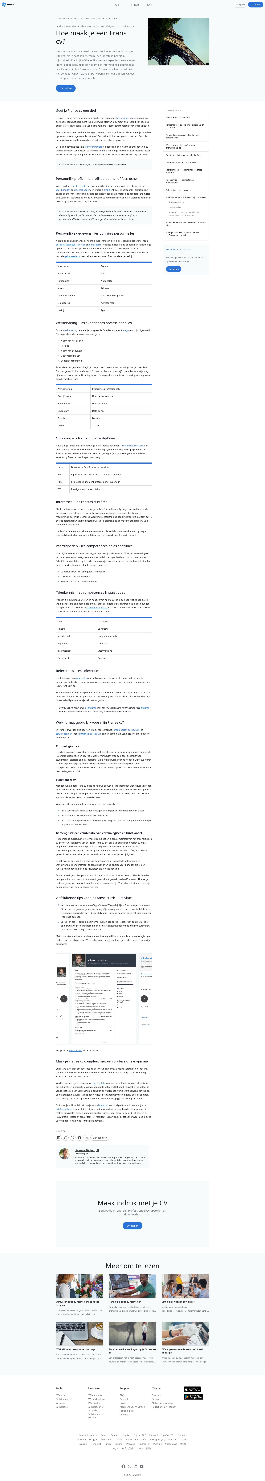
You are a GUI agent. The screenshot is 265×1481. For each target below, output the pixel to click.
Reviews (156, 1399)
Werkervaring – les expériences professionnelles (180, 146)
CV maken (61, 1395)
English (126, 1435)
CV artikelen (62, 19)
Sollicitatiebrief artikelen (96, 1416)
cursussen (139, 445)
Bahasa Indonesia (88, 1435)
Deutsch (115, 1435)
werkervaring (70, 330)
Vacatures (61, 1403)
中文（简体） (129, 1448)
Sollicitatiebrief (63, 1399)
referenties (82, 678)
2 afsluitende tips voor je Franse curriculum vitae (186, 223)
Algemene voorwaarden (132, 1406)
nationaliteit (69, 244)
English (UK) (139, 1435)
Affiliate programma (162, 1403)
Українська (171, 1443)
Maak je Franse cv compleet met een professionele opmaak (182, 234)
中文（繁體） (145, 1448)
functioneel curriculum (89, 733)
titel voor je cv (123, 117)
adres (59, 244)
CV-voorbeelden (96, 1399)
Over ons (156, 1395)
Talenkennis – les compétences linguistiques (180, 181)
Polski (129, 1439)
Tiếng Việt (96, 1443)
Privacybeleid (127, 1410)
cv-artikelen (90, 707)
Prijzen (135, 4)
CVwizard (136, 1474)
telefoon (81, 244)
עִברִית (183, 1443)
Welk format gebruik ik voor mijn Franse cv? (186, 197)
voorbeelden (75, 1050)
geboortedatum (72, 256)
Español (153, 1435)
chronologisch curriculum (125, 729)
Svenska (83, 1443)
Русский (157, 1443)
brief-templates (64, 1109)
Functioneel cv (174, 207)
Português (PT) (157, 1439)
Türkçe (107, 1443)
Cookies (124, 1414)
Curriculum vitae (93, 146)
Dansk (104, 1435)
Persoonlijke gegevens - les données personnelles (182, 136)
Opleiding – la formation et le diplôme (183, 155)
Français (182, 1435)
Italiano (82, 1439)
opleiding (128, 445)
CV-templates (95, 1395)
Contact (124, 1399)
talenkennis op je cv (96, 607)
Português (140, 1439)
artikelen (145, 707)
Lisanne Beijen (79, 26)
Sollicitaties (62, 1406)
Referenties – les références (179, 190)
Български (144, 1443)
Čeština (118, 1443)
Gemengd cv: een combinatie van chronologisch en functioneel (183, 213)
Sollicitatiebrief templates (96, 1408)
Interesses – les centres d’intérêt (181, 162)
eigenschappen (82, 189)
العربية (116, 1448)
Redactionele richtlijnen (164, 1406)
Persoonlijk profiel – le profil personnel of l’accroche (185, 126)
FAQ (149, 4)
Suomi (183, 1439)
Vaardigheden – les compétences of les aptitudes (184, 171)
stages (126, 330)
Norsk (119, 1439)
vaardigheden (63, 189)
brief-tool (103, 1105)
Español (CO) (167, 1435)
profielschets (79, 186)
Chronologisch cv (176, 202)
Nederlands (106, 1439)
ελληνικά (130, 1443)
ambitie (108, 189)
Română (172, 1439)
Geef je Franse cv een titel (178, 117)
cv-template (99, 1083)
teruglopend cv (64, 733)
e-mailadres (95, 244)
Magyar (93, 1439)
